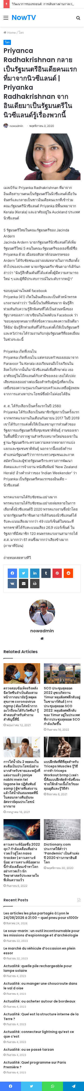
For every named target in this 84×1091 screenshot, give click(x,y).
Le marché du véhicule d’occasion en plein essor (39, 950)
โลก (21, 32)
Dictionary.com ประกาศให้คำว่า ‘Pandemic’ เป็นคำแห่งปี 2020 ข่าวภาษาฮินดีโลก (61, 853)
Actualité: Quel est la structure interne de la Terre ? (41, 1016)
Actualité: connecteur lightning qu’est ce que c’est (39, 1034)
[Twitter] (23, 573)
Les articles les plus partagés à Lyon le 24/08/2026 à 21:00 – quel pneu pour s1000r (41, 915)
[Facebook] (12, 573)
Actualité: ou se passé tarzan (29, 1049)
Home (11, 32)
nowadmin (16, 126)
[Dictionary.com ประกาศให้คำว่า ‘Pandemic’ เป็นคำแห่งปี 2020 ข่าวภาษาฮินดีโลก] (62, 829)
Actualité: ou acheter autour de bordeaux (39, 1001)
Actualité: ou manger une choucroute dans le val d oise (40, 986)
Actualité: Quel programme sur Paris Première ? (35, 1064)
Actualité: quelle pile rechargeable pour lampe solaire (38, 968)
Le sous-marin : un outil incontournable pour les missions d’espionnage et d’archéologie (42, 933)
